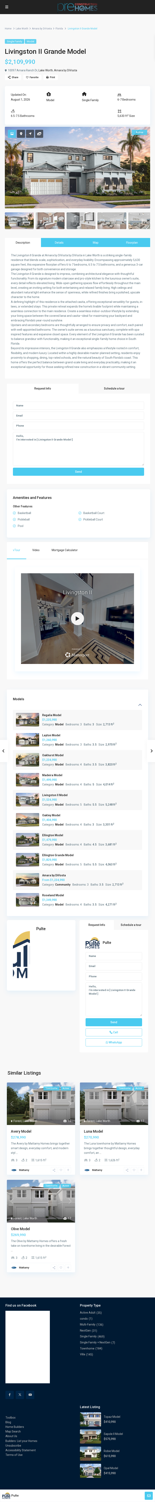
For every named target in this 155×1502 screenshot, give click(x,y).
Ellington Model (52, 835)
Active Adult (87, 1312)
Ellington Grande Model (58, 855)
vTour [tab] (16, 550)
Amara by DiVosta (42, 28)
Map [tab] (95, 242)
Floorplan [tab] (132, 242)
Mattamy (24, 1170)
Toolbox (10, 1417)
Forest (18, 1121)
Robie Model (111, 1451)
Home (8, 28)
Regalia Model (51, 715)
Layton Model (51, 735)
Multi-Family (87, 1324)
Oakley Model (51, 815)
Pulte (41, 928)
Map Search (13, 1431)
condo (84, 1318)
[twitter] (20, 1395)
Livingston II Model (55, 795)
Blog (8, 1422)
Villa (82, 1354)
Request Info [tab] (42, 388)
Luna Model (93, 1131)
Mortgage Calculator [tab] (65, 550)
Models (18, 699)
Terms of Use (14, 1454)
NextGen (85, 1330)
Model (30, 41)
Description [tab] (23, 242)
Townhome (87, 1348)
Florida (59, 28)
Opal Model (111, 1468)
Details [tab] (59, 242)
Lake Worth (22, 28)
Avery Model (21, 1131)
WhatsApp (115, 1042)
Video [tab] (36, 550)
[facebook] (9, 1395)
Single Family (14, 41)
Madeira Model (52, 775)
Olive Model (20, 1229)
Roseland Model (53, 895)
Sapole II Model (113, 1434)
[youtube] (30, 1395)
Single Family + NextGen (95, 1342)
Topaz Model (112, 1416)
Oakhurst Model (53, 755)
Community (62, 884)
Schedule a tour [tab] (114, 388)
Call (115, 1032)
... (17, 1152)
